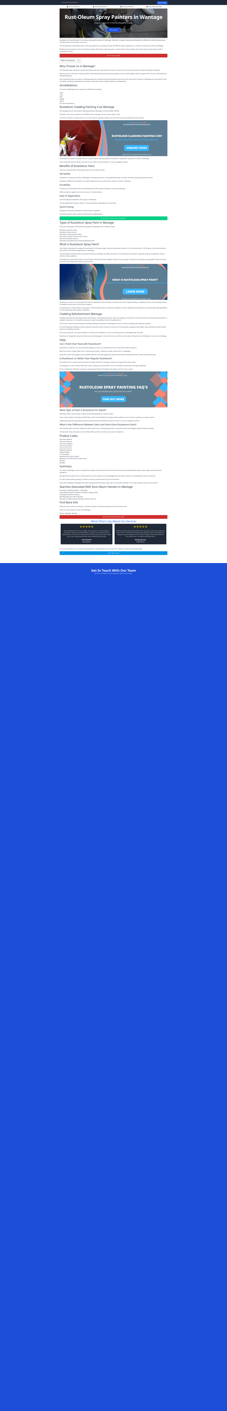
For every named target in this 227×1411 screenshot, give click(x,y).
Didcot (62, 513)
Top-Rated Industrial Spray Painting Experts (105, 74)
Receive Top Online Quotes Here (113, 517)
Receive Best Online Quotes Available (113, 218)
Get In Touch (162, 3)
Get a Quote (113, 30)
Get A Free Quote (113, 553)
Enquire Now (113, 559)
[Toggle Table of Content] (78, 60)
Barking (74, 513)
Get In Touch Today (113, 55)
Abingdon (68, 513)
